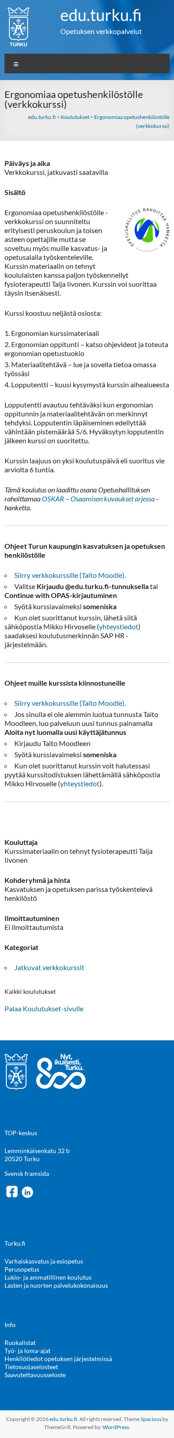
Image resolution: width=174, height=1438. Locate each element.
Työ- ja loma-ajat (27, 1350)
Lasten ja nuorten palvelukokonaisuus (56, 1285)
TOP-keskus (20, 1133)
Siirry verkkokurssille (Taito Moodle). (70, 575)
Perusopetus (21, 1269)
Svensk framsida (26, 1173)
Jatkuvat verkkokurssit (49, 967)
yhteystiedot (118, 626)
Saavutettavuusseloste (35, 1375)
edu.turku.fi (101, 15)
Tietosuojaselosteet (31, 1366)
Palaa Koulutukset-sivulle (43, 1008)
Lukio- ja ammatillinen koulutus (47, 1277)
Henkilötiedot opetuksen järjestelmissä (58, 1358)
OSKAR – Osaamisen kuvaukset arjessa (98, 498)
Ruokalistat (20, 1342)
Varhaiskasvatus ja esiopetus (43, 1261)
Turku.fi (14, 1243)
